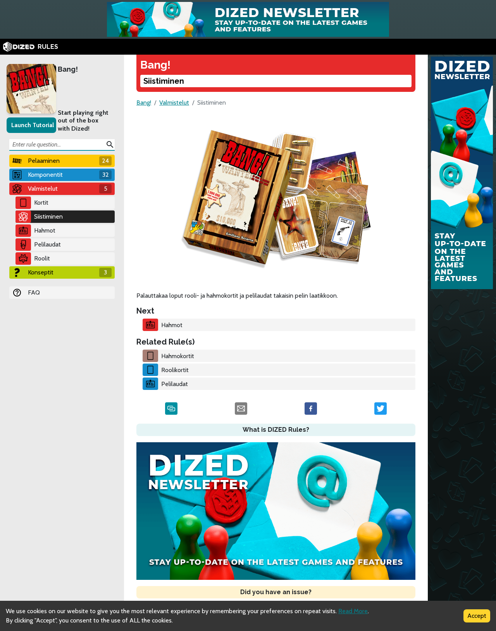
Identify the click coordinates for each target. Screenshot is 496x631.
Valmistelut (174, 102)
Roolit (42, 258)
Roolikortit (175, 370)
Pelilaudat (47, 244)
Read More (353, 611)
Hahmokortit (177, 356)
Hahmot (44, 230)
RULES (48, 46)
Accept (476, 615)
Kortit (41, 202)
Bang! (68, 69)
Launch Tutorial (32, 125)
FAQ (34, 292)
